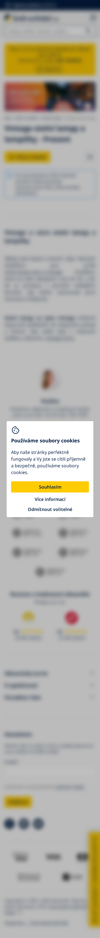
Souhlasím (50, 487)
